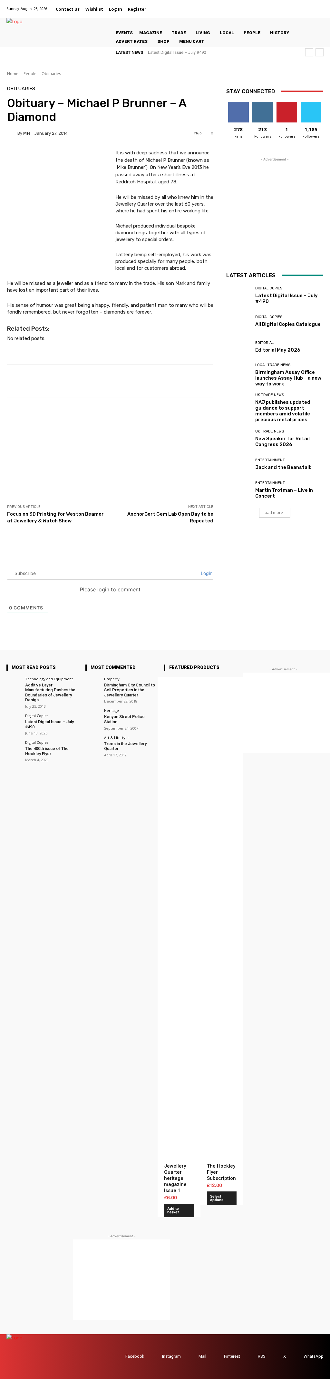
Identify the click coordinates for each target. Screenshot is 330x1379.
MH (26, 133)
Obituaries (51, 73)
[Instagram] (287, 5)
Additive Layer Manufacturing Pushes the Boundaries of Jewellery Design (50, 693)
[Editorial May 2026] (238, 347)
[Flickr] (279, 5)
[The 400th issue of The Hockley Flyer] (13, 748)
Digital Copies (268, 288)
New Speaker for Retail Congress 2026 (282, 441)
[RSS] (251, 1356)
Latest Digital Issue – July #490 (177, 52)
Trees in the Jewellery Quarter (125, 746)
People (30, 73)
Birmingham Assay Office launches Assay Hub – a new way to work (288, 378)
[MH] (12, 133)
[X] (311, 5)
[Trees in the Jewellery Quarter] (92, 743)
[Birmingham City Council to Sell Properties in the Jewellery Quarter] (92, 684)
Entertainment (270, 460)
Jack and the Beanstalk (283, 467)
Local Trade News (272, 365)
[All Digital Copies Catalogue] (238, 321)
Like (238, 104)
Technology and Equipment (49, 679)
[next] (319, 52)
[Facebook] (271, 5)
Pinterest (232, 1356)
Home (12, 73)
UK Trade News (269, 395)
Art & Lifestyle (116, 737)
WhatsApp (314, 1356)
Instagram (171, 1356)
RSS (262, 1356)
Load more (273, 512)
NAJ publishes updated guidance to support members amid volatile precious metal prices (282, 410)
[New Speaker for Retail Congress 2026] (238, 438)
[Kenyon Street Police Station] (92, 716)
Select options (216, 1198)
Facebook (134, 1356)
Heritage (111, 710)
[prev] (309, 52)
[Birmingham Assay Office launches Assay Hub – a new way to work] (238, 373)
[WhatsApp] (319, 5)
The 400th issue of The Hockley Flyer (47, 751)
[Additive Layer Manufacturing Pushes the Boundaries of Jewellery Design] (13, 684)
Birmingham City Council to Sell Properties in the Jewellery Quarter (129, 690)
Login (205, 573)
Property (112, 679)
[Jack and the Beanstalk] (238, 464)
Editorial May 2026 (277, 350)
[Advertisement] (110, 450)
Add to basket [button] (173, 1210)
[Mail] (295, 5)
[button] (157, 9)
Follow (262, 104)
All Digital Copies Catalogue (288, 324)
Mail (202, 1356)
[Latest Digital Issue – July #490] (238, 295)
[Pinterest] (303, 5)
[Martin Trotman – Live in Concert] (238, 490)
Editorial (264, 343)
